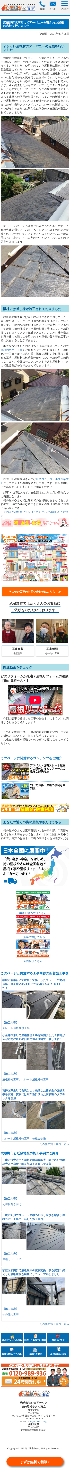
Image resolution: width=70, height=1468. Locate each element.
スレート (33, 58)
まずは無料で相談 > (35, 1462)
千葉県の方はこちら (33, 937)
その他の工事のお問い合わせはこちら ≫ (35, 591)
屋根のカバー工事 (11, 349)
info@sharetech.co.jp (37, 1421)
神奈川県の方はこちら (32, 913)
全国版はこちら (32, 961)
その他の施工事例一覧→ (54, 1144)
